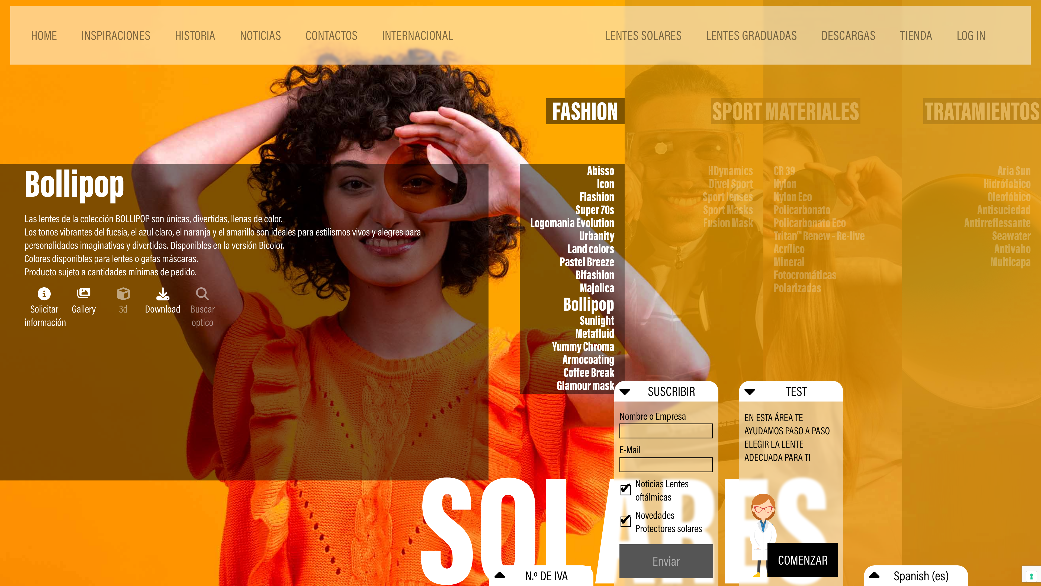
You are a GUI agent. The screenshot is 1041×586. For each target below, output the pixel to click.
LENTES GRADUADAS (751, 35)
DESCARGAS (848, 35)
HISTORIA (195, 35)
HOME (44, 35)
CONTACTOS (332, 35)
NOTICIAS (260, 35)
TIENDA (916, 35)
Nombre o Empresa (652, 416)
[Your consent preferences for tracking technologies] (1031, 576)
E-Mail (630, 449)
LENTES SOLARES (643, 35)
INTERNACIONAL (417, 35)
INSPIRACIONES (115, 35)
